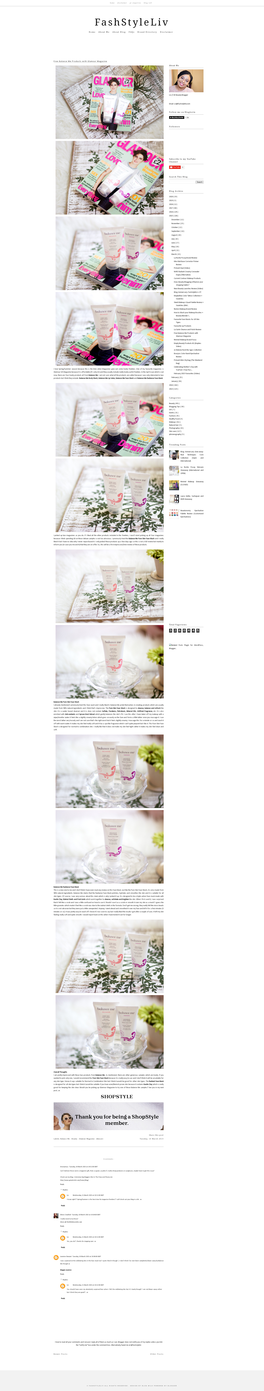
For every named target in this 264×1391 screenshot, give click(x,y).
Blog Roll (148, 3)
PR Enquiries (136, 3)
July (173, 239)
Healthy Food (174, 419)
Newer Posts (61, 1354)
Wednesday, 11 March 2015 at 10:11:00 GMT (88, 1195)
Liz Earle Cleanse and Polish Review (187, 330)
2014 (171, 385)
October (174, 227)
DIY (170, 410)
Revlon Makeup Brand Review (185, 309)
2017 (171, 208)
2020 (171, 197)
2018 (171, 204)
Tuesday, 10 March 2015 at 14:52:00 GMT (83, 1167)
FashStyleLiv (132, 22)
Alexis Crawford (65, 1215)
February (175, 377)
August (174, 235)
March (174, 254)
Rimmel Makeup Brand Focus (185, 340)
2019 (171, 201)
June (173, 243)
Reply (62, 1184)
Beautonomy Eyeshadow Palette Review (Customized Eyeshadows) (192, 514)
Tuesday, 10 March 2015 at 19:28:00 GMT (86, 1215)
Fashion (172, 416)
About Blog (119, 32)
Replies (65, 1190)
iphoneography (175, 434)
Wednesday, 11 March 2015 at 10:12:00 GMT (88, 1285)
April (173, 250)
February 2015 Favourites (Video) (187, 374)
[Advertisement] (132, 51)
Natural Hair (174, 425)
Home (112, 3)
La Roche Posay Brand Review (185, 258)
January (174, 381)
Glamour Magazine (87, 1139)
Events (171, 413)
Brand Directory (148, 32)
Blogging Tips (174, 407)
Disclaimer (122, 3)
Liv (68, 1195)
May (173, 247)
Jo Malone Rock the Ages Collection (188, 350)
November (175, 224)
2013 (171, 389)
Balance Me (65, 1139)
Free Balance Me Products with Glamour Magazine (80, 61)
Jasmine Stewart (66, 1256)
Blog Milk (148, 1385)
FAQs (132, 32)
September (175, 231)
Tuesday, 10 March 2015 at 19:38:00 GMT (86, 1256)
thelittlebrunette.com (74, 1222)
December (175, 220)
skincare (99, 1139)
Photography (174, 428)
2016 (171, 212)
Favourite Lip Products (182, 326)
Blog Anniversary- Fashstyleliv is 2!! (187, 292)
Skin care (173, 431)
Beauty (75, 1139)
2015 (171, 216)
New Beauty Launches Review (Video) (188, 289)
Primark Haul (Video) (182, 268)
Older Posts (157, 1354)
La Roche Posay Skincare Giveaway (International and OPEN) (192, 470)
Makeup (172, 422)
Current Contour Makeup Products (187, 278)
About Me (104, 32)
